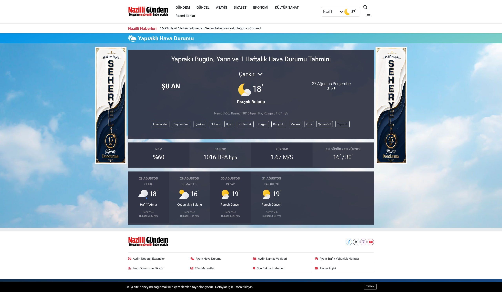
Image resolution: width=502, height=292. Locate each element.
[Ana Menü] (366, 16)
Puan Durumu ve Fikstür (148, 268)
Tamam (370, 286)
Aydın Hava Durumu (208, 258)
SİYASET (240, 7)
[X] (356, 242)
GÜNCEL (202, 7)
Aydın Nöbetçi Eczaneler (149, 258)
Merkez (295, 124)
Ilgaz (229, 124)
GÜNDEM (183, 7)
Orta (309, 124)
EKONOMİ (260, 7)
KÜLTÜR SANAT (287, 7)
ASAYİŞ (221, 7)
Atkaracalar (160, 124)
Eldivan (215, 124)
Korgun (262, 124)
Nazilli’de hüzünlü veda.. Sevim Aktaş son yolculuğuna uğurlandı (211, 28)
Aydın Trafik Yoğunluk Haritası (339, 258)
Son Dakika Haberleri (271, 268)
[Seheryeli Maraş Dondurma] (110, 105)
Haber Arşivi (328, 268)
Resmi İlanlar (185, 16)
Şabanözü (324, 124)
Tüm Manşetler (204, 268)
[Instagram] (363, 242)
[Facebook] (349, 242)
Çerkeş (200, 124)
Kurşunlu (278, 124)
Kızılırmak (245, 124)
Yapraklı (342, 124)
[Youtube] (370, 242)
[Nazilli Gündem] (150, 11)
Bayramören (181, 124)
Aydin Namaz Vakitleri (272, 258)
